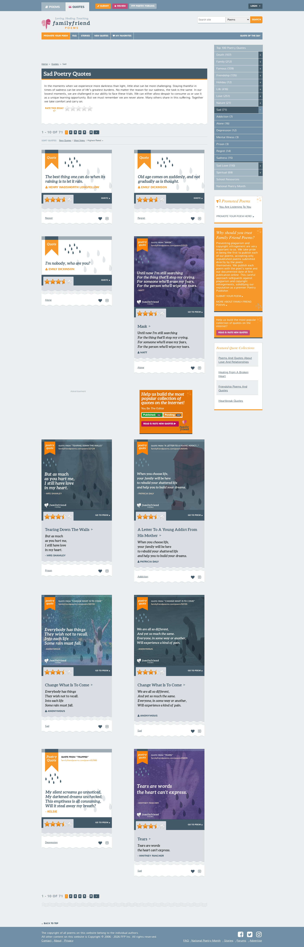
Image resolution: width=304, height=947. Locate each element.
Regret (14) (223, 151)
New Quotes (101, 36)
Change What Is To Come (67, 685)
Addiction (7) (224, 116)
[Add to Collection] (107, 218)
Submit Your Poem (228, 296)
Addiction (143, 577)
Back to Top (51, 924)
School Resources (227, 179)
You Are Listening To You (235, 207)
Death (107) (223, 55)
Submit (104, 6)
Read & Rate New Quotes (233, 333)
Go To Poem (194, 312)
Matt (143, 352)
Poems (54, 7)
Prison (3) (222, 144)
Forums (241, 940)
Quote (104, 198)
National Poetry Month (231, 186)
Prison (48, 570)
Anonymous (56, 711)
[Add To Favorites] (100, 218)
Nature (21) (223, 103)
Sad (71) (221, 110)
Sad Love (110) (225, 165)
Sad (47, 726)
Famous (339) (225, 68)
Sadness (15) (224, 158)
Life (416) (222, 89)
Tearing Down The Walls (67, 529)
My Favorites (123, 36)
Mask (142, 326)
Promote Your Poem (56, 36)
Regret (49, 218)
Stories (85, 36)
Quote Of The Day (250, 36)
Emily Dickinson (153, 187)
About (58, 940)
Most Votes (79, 141)
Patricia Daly (149, 562)
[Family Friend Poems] (66, 24)
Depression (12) (226, 130)
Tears (142, 839)
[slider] (79, 108)
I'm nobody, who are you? (67, 263)
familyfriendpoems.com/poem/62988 (79, 761)
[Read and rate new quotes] (166, 433)
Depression (51, 842)
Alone (48, 300)
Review (121, 6)
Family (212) (224, 61)
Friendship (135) (226, 75)
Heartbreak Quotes (230, 401)
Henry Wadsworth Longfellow (73, 187)
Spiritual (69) (224, 172)
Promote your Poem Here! (234, 216)
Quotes (78, 7)
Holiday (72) (224, 82)
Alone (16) (222, 123)
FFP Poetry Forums (142, 6)
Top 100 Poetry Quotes (231, 48)
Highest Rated (94, 141)
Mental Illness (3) (227, 137)
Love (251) (223, 96)
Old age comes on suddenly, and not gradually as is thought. (169, 178)
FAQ (74, 36)
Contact (47, 940)
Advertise (256, 940)
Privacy (68, 940)
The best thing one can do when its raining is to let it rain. (75, 178)
